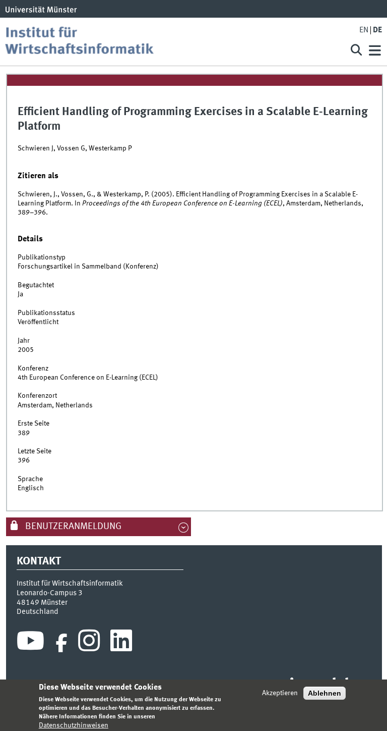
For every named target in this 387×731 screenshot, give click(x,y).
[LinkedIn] (121, 643)
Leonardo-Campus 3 (50, 593)
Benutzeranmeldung (72, 526)
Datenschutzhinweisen (73, 725)
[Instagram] (89, 643)
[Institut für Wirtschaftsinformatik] (170, 41)
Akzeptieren (280, 693)
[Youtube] (30, 643)
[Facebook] (61, 643)
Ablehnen (324, 693)
